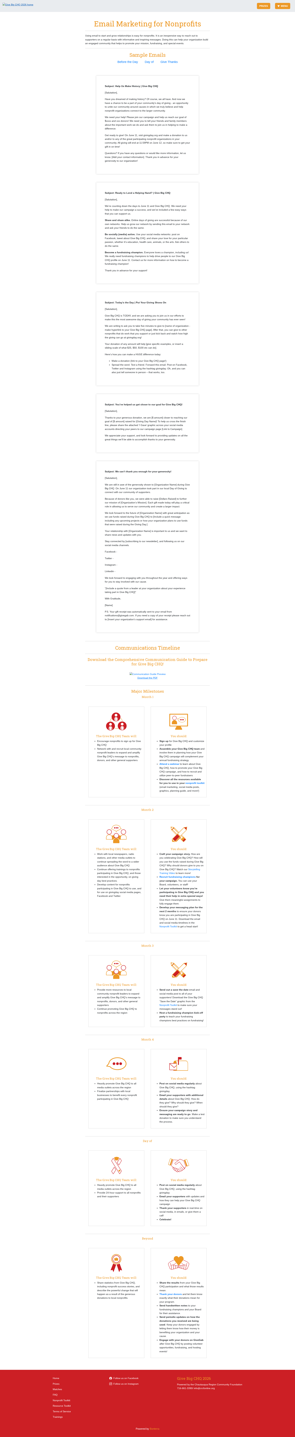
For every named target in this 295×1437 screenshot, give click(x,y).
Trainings (58, 1417)
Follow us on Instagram (126, 1383)
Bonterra (154, 1428)
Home (56, 1378)
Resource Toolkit (62, 1405)
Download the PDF (147, 677)
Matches (57, 1389)
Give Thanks (169, 62)
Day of (149, 62)
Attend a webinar (169, 764)
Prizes (263, 6)
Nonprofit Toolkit (168, 926)
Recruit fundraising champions (177, 876)
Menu (284, 6)
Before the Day (127, 62)
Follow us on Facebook (125, 1378)
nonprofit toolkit (195, 783)
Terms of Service (62, 1411)
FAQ (55, 1394)
